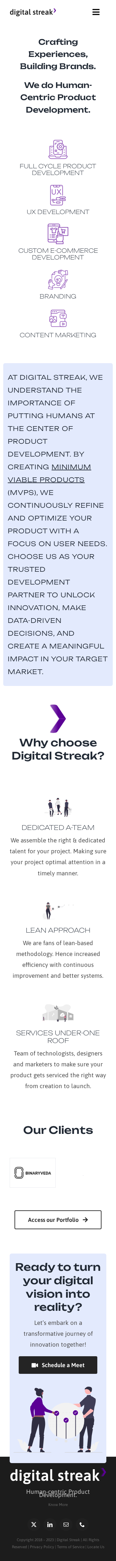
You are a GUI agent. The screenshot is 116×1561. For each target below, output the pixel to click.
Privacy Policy (42, 1547)
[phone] (82, 1524)
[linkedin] (50, 1524)
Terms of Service (70, 1547)
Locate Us (95, 1547)
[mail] (66, 1524)
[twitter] (33, 1524)
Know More (58, 1504)
